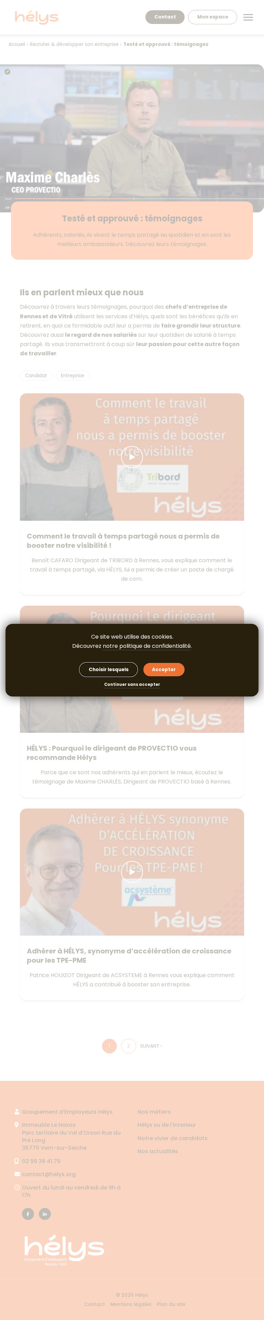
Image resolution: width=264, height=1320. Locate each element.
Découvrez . (132, 646)
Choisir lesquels (109, 669)
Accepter (164, 669)
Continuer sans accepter (132, 685)
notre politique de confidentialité (147, 646)
